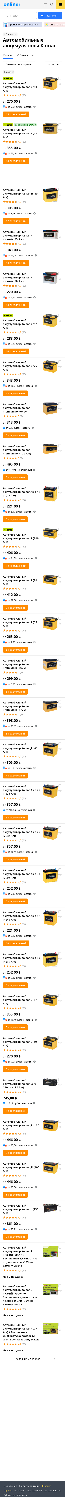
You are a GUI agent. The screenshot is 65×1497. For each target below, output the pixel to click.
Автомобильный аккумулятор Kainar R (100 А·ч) (21, 538)
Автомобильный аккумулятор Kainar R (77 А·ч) (20, 133)
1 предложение (15, 1110)
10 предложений (16, 943)
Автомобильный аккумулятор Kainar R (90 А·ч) (20, 580)
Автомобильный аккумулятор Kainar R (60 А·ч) (20, 86)
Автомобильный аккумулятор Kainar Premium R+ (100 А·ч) (17, 449)
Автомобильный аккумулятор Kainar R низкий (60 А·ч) (17, 277)
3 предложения (15, 817)
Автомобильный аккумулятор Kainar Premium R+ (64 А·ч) (16, 407)
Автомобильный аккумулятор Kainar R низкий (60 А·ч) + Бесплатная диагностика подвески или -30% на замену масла (20, 1256)
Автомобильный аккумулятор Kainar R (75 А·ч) (20, 365)
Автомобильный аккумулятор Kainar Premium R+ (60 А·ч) (16, 664)
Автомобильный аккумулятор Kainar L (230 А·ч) (20, 1209)
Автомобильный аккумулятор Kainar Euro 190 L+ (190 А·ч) (19, 1083)
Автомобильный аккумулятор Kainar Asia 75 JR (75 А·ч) (21, 789)
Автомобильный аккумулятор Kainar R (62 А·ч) (20, 323)
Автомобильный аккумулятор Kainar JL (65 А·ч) (20, 748)
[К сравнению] (59, 78)
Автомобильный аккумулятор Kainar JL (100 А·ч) (21, 1125)
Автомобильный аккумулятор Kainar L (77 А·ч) (20, 999)
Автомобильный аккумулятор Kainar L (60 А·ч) (20, 1041)
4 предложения (15, 393)
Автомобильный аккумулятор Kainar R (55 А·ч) (20, 622)
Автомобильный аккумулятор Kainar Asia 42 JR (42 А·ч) (21, 915)
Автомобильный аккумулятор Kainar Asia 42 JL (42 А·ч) (21, 491)
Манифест (19, 1490)
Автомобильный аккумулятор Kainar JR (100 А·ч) (21, 1167)
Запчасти (11, 34)
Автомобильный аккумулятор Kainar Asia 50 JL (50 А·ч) (21, 873)
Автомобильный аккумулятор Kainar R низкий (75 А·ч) (17, 235)
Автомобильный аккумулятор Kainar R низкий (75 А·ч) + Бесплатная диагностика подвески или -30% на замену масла (20, 1295)
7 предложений (15, 607)
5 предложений (15, 649)
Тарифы (8, 1490)
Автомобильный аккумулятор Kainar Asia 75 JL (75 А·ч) (21, 831)
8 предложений (15, 691)
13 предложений (16, 161)
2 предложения (15, 435)
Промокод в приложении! (23, 24)
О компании (10, 1486)
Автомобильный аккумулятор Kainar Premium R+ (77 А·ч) (16, 706)
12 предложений (16, 221)
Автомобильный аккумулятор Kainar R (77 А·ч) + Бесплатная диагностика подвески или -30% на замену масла (21, 1332)
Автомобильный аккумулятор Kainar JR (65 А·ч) (20, 193)
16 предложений (16, 351)
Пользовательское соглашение (44, 1490)
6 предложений (15, 519)
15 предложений (16, 114)
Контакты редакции (29, 1486)
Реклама (46, 1486)
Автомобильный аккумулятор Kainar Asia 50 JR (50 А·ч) (21, 957)
